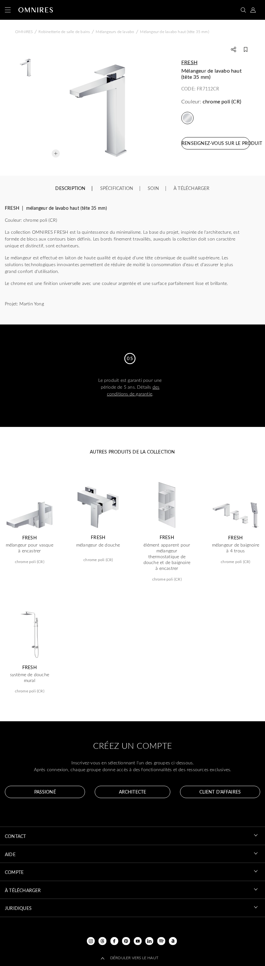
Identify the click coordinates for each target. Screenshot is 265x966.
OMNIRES (24, 31)
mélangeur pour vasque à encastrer (29, 548)
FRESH (189, 62)
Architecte (132, 792)
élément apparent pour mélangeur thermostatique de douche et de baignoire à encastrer (166, 556)
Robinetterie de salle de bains (64, 31)
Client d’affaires (220, 792)
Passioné (45, 792)
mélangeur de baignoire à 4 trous (235, 548)
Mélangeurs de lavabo (115, 31)
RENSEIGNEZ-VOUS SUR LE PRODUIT (216, 143)
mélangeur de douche (98, 545)
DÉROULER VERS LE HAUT (134, 957)
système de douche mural (29, 677)
